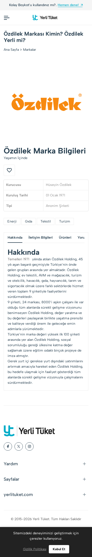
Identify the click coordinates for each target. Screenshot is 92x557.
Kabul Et (59, 549)
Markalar (29, 50)
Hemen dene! (68, 5)
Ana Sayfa (11, 50)
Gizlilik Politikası (34, 549)
